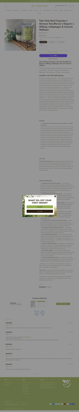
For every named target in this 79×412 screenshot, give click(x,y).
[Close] (55, 196)
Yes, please (40, 206)
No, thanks (39, 211)
